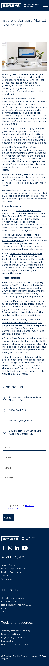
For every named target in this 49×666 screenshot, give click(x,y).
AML (3, 611)
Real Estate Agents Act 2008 (16, 604)
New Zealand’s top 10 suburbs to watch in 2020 (23, 288)
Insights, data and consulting (15, 630)
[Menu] (44, 6)
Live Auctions (8, 641)
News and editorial (10, 634)
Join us (4, 575)
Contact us (7, 579)
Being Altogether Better (13, 568)
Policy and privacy (10, 601)
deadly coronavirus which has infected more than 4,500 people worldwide (22, 322)
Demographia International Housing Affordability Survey (21, 239)
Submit (8, 518)
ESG (3, 608)
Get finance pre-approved (14, 644)
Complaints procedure (12, 598)
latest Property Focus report (26, 253)
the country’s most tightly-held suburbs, (21, 369)
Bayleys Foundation (11, 572)
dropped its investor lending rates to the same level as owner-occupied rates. (24, 342)
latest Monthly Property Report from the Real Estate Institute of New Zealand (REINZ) (24, 213)
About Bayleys (8, 565)
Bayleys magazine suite (13, 637)
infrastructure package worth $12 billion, (22, 305)
